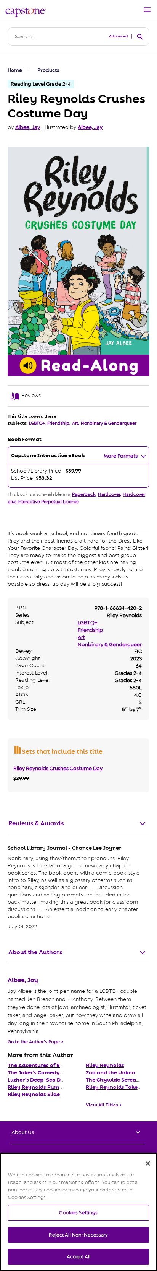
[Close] (147, 1163)
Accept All (78, 1257)
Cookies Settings (78, 1213)
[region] (78, 1212)
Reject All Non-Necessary (78, 1235)
